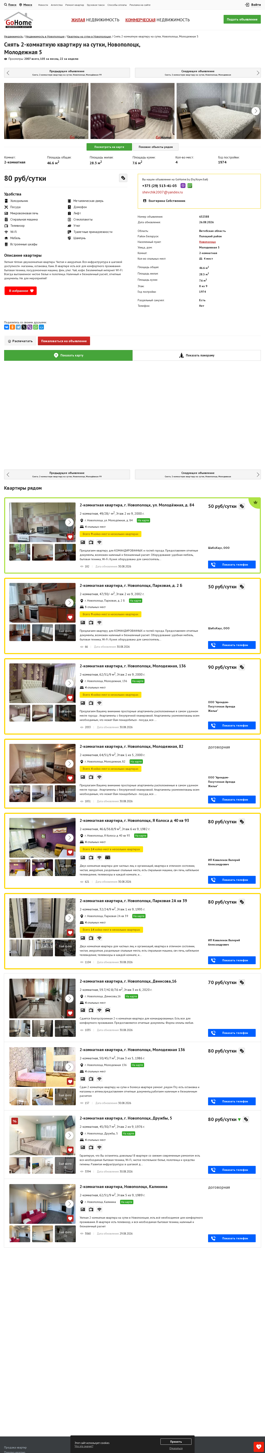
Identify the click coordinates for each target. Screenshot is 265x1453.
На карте (143, 520)
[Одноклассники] (12, 327)
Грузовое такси (96, 4)
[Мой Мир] (41, 327)
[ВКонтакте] (6, 327)
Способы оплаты (117, 4)
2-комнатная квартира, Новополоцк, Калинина (123, 1186)
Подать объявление (242, 19)
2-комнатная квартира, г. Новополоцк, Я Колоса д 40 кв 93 (134, 820)
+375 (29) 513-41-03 (159, 185)
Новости (43, 4)
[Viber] (29, 327)
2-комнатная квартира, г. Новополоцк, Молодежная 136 (132, 1049)
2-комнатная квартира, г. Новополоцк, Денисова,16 (128, 981)
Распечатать (22, 341)
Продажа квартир (15, 1447)
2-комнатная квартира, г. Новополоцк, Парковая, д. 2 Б (131, 585)
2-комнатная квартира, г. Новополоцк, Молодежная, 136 (133, 665)
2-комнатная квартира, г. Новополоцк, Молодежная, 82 (131, 746)
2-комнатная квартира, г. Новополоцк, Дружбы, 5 (126, 1118)
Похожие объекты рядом (156, 147)
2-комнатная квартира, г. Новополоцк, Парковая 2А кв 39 (133, 900)
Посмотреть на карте (109, 147)
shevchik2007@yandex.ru (162, 192)
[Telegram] (18, 327)
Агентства (57, 4)
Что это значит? (84, 1446)
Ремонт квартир (74, 4)
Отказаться (176, 1448)
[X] (24, 327)
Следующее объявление (198, 72)
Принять (176, 1441)
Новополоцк (207, 242)
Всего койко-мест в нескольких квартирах (110, 534)
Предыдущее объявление (67, 72)
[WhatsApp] (35, 327)
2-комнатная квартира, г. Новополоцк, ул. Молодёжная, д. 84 (137, 504)
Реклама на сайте (140, 4)
